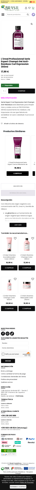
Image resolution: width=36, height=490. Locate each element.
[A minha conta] (26, 8)
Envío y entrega (6, 371)
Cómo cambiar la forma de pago (13, 374)
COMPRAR (17, 173)
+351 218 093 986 (8, 415)
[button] (32, 24)
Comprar (21, 91)
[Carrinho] (33, 8)
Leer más (18, 225)
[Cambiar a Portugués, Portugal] (31, 2)
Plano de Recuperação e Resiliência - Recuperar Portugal (18, 472)
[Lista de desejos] (29, 8)
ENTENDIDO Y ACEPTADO (18, 487)
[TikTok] (12, 334)
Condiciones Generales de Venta (13, 377)
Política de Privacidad (21, 464)
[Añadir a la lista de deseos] (15, 238)
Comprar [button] (9, 268)
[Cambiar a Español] (33, 2)
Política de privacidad (9, 379)
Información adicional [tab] (18, 193)
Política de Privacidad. (27, 482)
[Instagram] (8, 334)
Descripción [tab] (18, 186)
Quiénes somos (7, 382)
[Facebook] (3, 334)
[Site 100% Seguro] (8, 452)
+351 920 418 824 (14, 428)
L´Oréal (8, 79)
